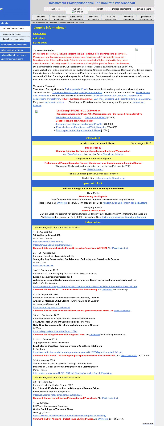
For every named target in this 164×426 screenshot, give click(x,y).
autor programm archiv (11, 49)
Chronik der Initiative (112, 154)
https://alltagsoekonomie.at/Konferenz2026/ (55, 331)
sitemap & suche (143, 9)
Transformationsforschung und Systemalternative (77, 92)
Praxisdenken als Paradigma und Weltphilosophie (81, 127)
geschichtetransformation (144, 18)
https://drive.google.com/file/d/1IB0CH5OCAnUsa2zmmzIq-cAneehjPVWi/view (72, 373)
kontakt (99, 9)
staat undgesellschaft (109, 18)
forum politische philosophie (13, 44)
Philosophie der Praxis (76, 89)
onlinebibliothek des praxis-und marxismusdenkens (13, 56)
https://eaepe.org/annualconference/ (51, 307)
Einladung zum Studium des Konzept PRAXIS (79, 124)
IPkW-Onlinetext (75, 154)
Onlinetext (62, 202)
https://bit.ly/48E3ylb (43, 265)
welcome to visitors (10, 33)
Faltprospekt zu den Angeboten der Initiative (78, 130)
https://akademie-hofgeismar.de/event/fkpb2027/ (57, 395)
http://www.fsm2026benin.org (48, 241)
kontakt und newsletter (12, 38)
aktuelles (55, 9)
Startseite (53, 22)
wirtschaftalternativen (126, 18)
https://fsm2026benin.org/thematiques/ (52, 245)
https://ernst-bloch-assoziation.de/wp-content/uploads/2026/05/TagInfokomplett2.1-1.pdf (77, 352)
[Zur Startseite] (15, 15)
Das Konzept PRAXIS (96, 117)
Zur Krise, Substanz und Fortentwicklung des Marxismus (123, 99)
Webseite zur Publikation (68, 117)
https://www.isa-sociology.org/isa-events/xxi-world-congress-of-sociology (69, 415)
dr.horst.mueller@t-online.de (110, 178)
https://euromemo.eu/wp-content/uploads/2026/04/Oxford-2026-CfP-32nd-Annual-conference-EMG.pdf (85, 286)
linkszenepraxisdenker (91, 18)
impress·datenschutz (121, 9)
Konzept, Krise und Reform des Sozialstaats (125, 202)
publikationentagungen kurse (75, 18)
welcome (78, 9)
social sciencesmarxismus (58, 18)
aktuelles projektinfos (39, 18)
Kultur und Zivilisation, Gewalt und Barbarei (124, 217)
